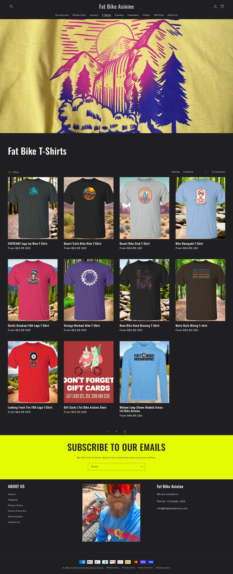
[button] (11, 6)
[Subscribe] (141, 466)
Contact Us (14, 522)
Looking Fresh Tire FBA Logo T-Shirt (30, 407)
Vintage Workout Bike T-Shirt (82, 325)
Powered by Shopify (95, 568)
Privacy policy (128, 568)
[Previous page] (107, 431)
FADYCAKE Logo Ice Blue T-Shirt (27, 243)
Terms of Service (17, 511)
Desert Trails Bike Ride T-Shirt (82, 243)
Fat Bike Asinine (78, 568)
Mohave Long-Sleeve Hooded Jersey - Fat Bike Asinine (142, 409)
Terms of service (145, 568)
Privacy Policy (15, 505)
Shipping (12, 499)
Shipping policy (163, 568)
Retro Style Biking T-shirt (191, 325)
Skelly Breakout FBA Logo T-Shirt (28, 325)
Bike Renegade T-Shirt (189, 243)
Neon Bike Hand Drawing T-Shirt (139, 325)
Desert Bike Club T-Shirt (135, 243)
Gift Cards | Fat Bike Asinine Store (85, 407)
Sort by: (176, 171)
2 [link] (125, 431)
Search (12, 494)
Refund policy (15, 516)
